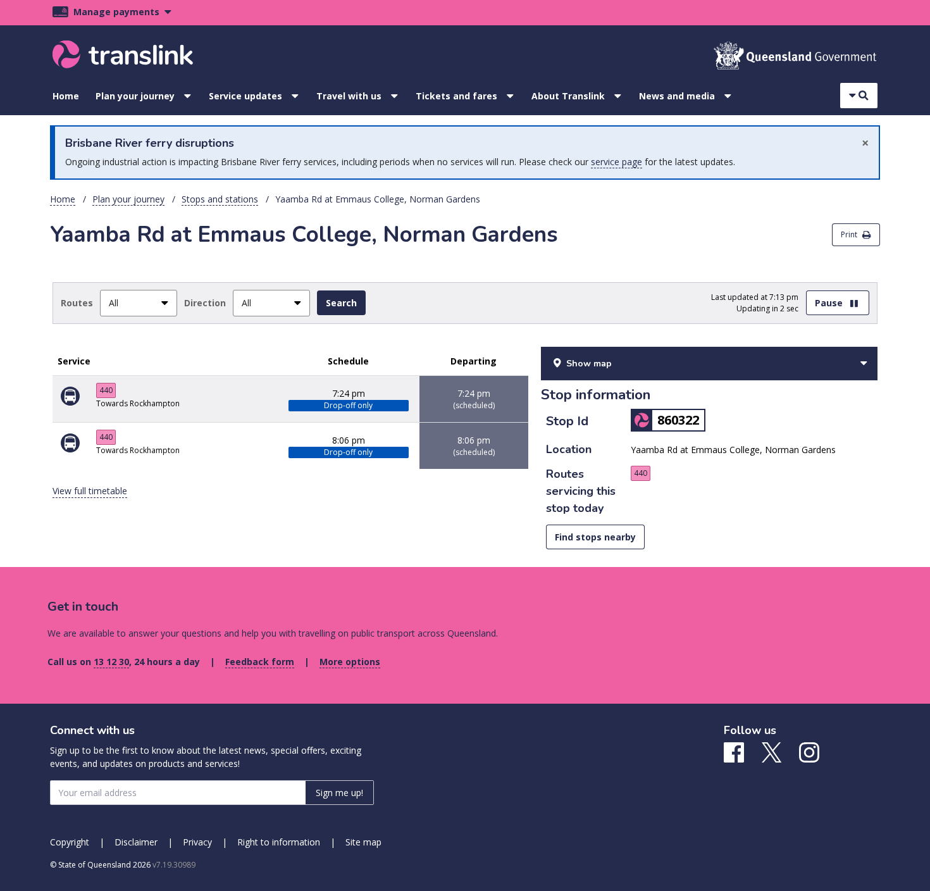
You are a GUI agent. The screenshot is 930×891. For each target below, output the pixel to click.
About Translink (568, 96)
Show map (589, 364)
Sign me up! (339, 793)
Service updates (245, 96)
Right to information (278, 842)
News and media (677, 96)
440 (106, 390)
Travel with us (348, 96)
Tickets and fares (456, 96)
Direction (205, 303)
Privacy (197, 842)
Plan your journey (135, 96)
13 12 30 (111, 662)
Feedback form (259, 662)
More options (349, 662)
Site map (363, 842)
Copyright (69, 842)
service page (616, 162)
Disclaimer (136, 842)
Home (66, 96)
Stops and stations (220, 199)
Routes (77, 303)
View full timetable (90, 491)
